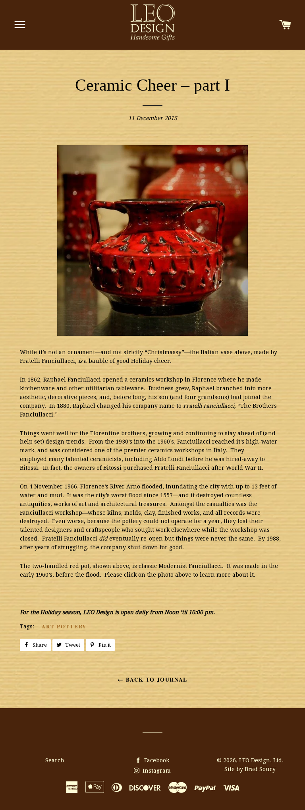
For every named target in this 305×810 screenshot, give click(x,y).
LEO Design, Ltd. (261, 760)
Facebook (156, 760)
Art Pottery (64, 626)
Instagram (156, 770)
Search (54, 760)
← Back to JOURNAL (152, 679)
